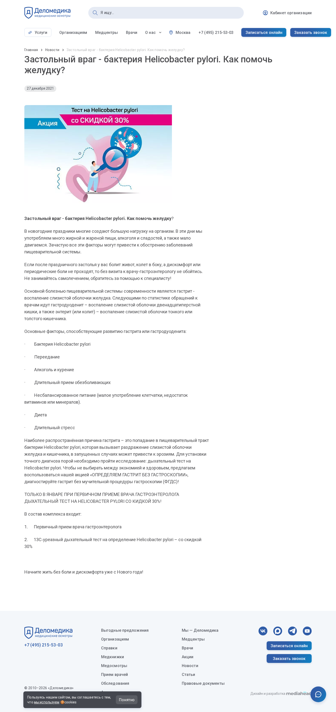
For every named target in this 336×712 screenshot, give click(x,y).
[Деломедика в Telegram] (292, 631)
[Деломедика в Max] (277, 631)
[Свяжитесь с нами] (318, 694)
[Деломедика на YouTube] (307, 631)
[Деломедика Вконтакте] (263, 631)
